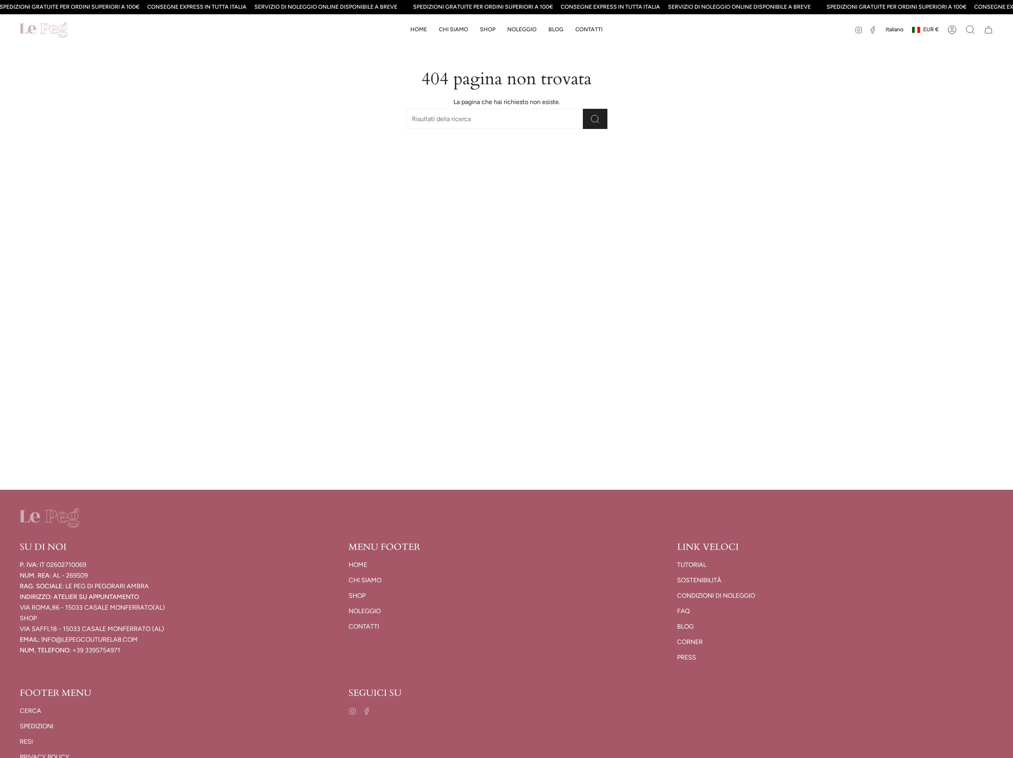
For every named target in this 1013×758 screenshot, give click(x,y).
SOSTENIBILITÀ (699, 580)
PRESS (686, 657)
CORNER (690, 642)
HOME (358, 564)
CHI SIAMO (365, 580)
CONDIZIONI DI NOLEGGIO (716, 595)
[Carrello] (988, 29)
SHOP (357, 595)
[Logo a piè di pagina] (49, 517)
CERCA (30, 710)
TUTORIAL (691, 564)
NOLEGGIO (365, 611)
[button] (487, 30)
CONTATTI (364, 626)
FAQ (683, 611)
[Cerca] (595, 119)
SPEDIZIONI (36, 726)
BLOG (685, 626)
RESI (26, 741)
